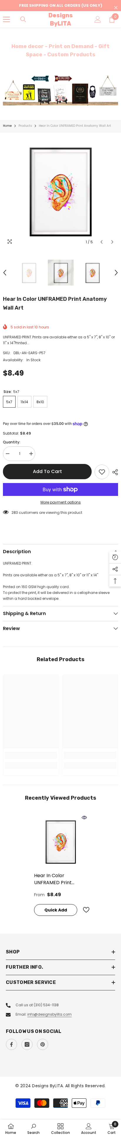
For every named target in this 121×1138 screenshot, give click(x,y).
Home (7, 126)
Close (116, 8)
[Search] (23, 19)
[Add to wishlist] (102, 472)
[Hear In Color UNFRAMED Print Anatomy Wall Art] (61, 841)
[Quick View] (84, 817)
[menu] (6, 19)
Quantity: (11, 442)
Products (25, 126)
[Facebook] (11, 1044)
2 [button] (63, 98)
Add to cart (47, 471)
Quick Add (55, 910)
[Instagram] (27, 1044)
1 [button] (57, 98)
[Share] (113, 472)
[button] (101, 242)
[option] (60, 90)
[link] (31, 755)
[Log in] (98, 19)
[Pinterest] (42, 1044)
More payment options (61, 502)
